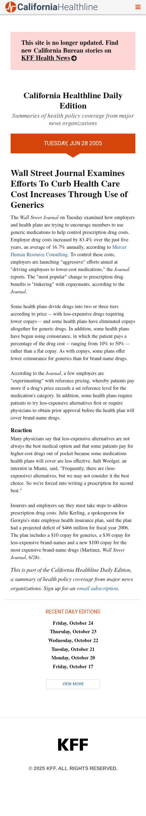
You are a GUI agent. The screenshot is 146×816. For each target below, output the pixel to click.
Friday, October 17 (73, 666)
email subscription (97, 588)
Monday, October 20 (73, 657)
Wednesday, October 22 (73, 640)
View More (73, 684)
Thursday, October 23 (73, 631)
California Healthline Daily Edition (73, 100)
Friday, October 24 (73, 623)
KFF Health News (45, 57)
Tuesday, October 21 (73, 649)
